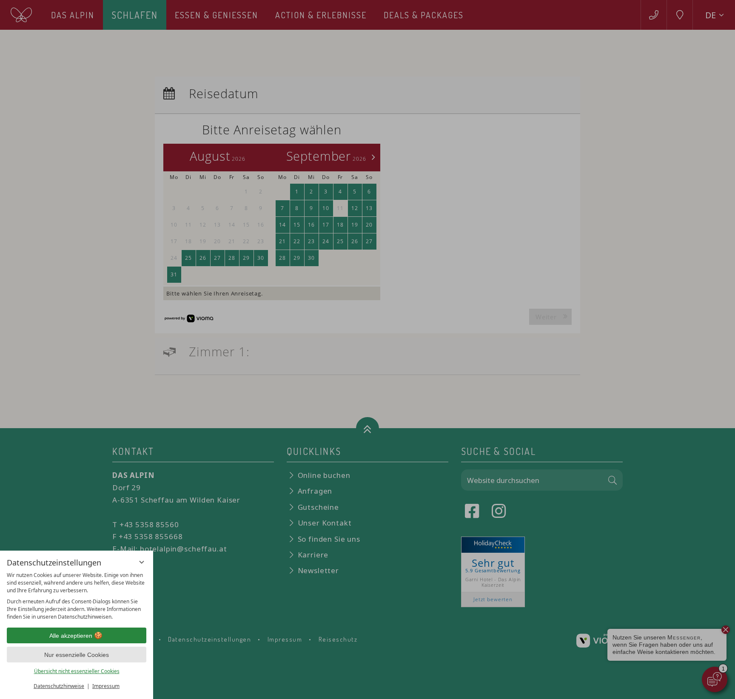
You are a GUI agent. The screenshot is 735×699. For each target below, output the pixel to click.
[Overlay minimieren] (141, 562)
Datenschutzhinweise (59, 686)
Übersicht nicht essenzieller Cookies (77, 671)
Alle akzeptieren (70, 635)
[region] (76, 596)
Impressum (106, 686)
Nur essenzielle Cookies (76, 654)
